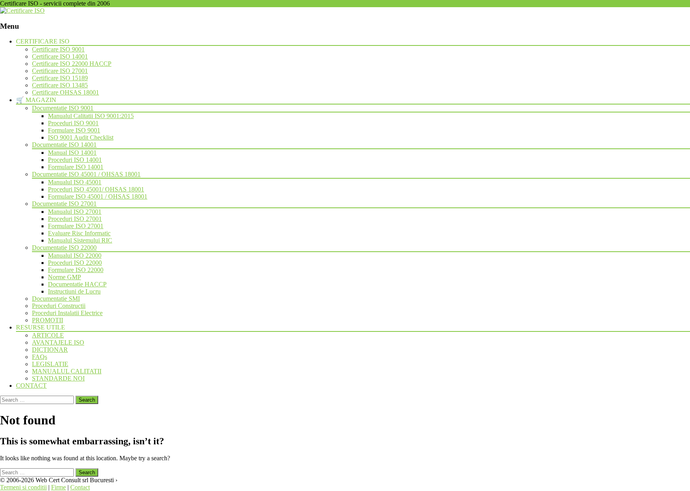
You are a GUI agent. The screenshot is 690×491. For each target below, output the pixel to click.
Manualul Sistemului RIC (80, 240)
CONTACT (31, 385)
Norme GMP (64, 277)
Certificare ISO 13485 (60, 85)
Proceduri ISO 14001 (75, 159)
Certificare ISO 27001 (60, 70)
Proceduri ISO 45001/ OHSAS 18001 (96, 189)
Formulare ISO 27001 (75, 226)
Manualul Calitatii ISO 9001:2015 (91, 115)
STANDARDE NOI (58, 378)
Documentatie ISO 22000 (64, 247)
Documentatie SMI (56, 298)
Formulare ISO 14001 (75, 167)
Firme (58, 487)
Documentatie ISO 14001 (64, 144)
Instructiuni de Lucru (74, 291)
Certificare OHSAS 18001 (65, 92)
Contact (80, 487)
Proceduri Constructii (58, 305)
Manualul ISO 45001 (74, 182)
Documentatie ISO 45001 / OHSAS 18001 (86, 174)
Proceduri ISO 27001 (75, 218)
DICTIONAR (50, 349)
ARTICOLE (48, 335)
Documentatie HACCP (77, 284)
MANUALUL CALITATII (66, 371)
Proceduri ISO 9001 (73, 123)
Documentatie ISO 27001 (64, 203)
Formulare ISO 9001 (74, 130)
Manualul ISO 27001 (74, 211)
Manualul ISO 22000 (74, 255)
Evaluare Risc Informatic (79, 233)
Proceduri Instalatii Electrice (67, 313)
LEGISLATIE (50, 364)
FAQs (39, 356)
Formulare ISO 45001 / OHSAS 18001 (97, 196)
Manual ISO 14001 (72, 152)
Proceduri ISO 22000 (75, 262)
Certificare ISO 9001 (58, 49)
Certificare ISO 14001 (60, 56)
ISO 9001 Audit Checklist (80, 137)
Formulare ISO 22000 (75, 269)
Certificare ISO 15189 (60, 78)
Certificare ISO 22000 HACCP (71, 63)
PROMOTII (47, 320)
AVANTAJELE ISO (58, 342)
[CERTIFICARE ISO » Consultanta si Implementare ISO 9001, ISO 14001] (22, 10)
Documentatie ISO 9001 (62, 108)
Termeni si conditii (23, 487)
